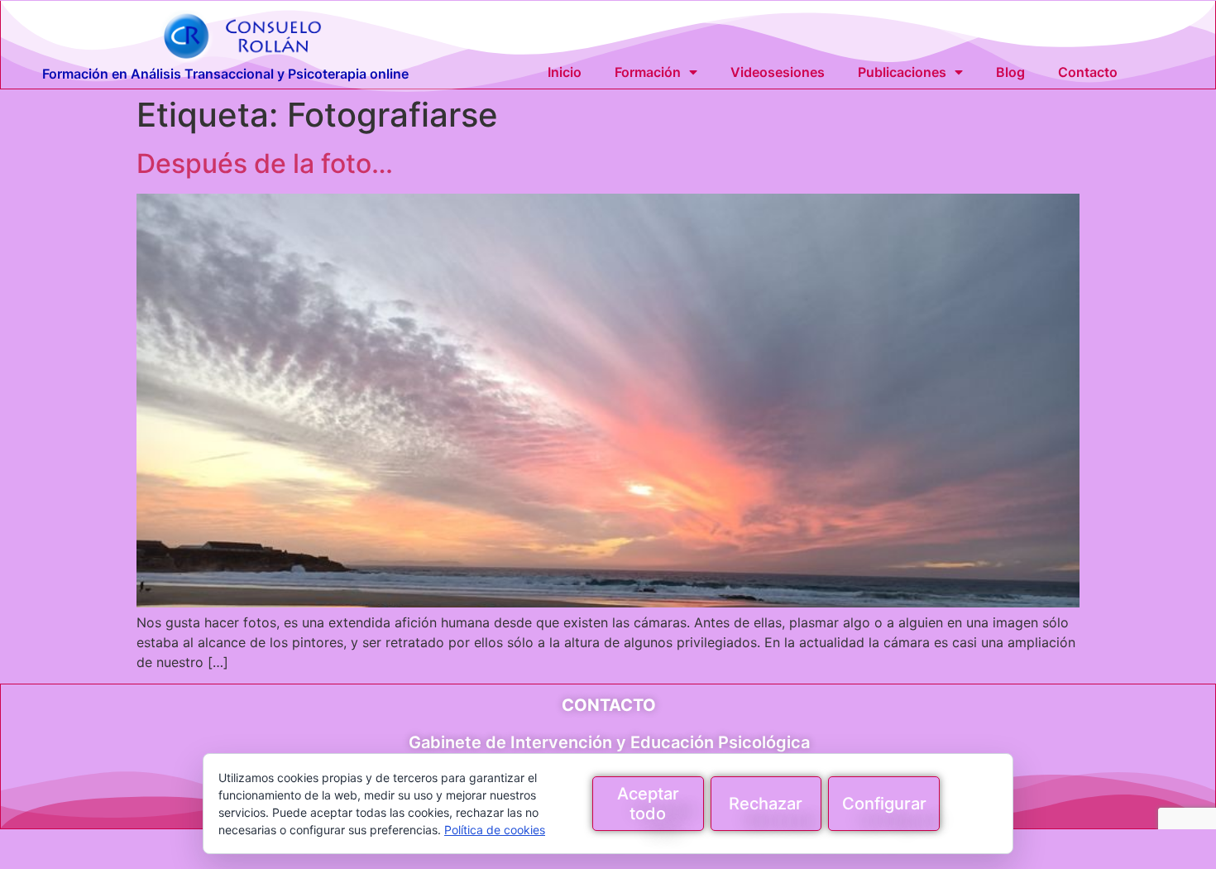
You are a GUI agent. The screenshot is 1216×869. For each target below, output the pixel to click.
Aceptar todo (648, 803)
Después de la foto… (264, 163)
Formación (648, 72)
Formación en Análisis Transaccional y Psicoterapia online (225, 73)
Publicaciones (902, 72)
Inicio (565, 72)
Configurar (884, 804)
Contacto (1088, 72)
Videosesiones (777, 72)
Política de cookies (494, 830)
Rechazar (765, 804)
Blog (1010, 72)
